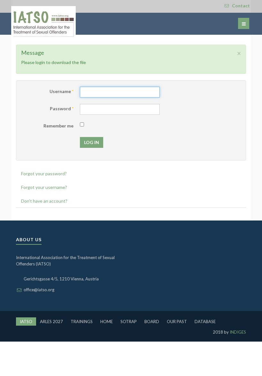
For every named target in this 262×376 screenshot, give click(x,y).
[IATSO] (43, 22)
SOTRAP (128, 321)
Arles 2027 (51, 321)
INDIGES (237, 332)
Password (61, 108)
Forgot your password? (44, 173)
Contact (241, 5)
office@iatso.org (39, 289)
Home (106, 321)
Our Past (177, 321)
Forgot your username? (44, 187)
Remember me (58, 125)
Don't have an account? (44, 201)
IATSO (26, 321)
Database (205, 321)
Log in (91, 142)
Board (151, 321)
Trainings (82, 321)
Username (61, 91)
